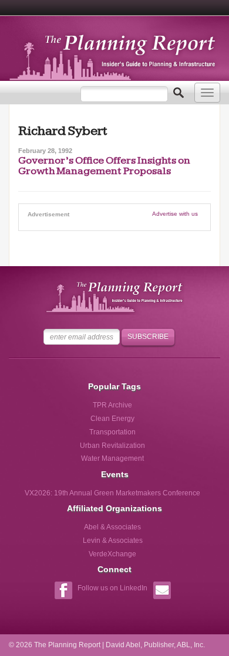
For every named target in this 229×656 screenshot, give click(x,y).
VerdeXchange (112, 554)
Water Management (112, 458)
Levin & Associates (113, 540)
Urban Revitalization (112, 445)
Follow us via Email (161, 592)
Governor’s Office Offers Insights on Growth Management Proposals (104, 165)
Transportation (112, 432)
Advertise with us (175, 213)
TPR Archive (112, 405)
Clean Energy (112, 418)
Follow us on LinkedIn (112, 588)
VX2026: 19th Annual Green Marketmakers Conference (112, 493)
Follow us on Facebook (63, 592)
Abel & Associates (112, 527)
